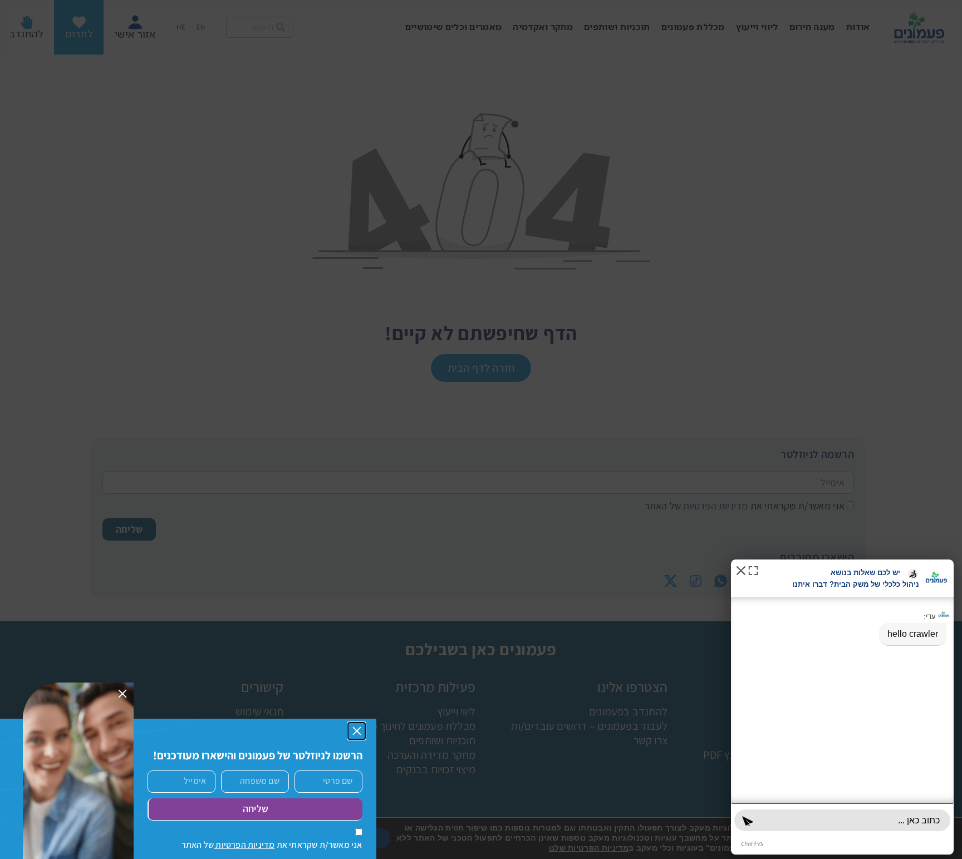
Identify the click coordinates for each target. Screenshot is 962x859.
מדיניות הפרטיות (244, 845)
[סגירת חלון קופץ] (356, 731)
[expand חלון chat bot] (753, 570)
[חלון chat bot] (842, 707)
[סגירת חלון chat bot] (741, 570)
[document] (481, 429)
